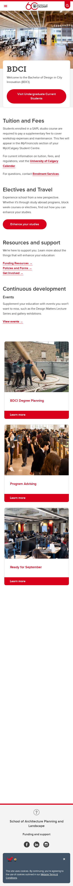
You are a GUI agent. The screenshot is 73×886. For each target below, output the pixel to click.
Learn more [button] (17, 414)
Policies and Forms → (17, 268)
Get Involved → (13, 273)
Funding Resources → (17, 263)
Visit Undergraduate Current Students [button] (36, 96)
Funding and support (36, 834)
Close (64, 861)
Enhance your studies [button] (24, 224)
